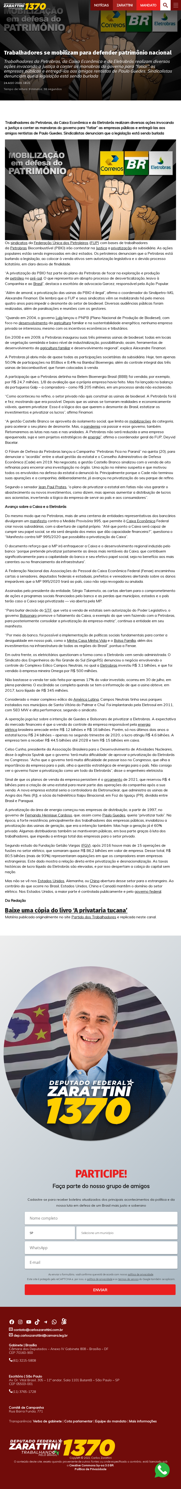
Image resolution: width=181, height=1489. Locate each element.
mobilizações (140, 421)
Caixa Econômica (140, 520)
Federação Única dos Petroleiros (61, 242)
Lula (59, 317)
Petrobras (18, 248)
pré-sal (36, 278)
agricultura (62, 322)
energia (94, 437)
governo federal (148, 891)
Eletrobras (108, 665)
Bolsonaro (28, 615)
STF (48, 610)
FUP (94, 242)
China (94, 880)
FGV (86, 845)
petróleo (17, 278)
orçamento (113, 779)
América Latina (86, 699)
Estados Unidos (51, 880)
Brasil (37, 283)
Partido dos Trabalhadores (93, 917)
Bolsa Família (125, 640)
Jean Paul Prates (52, 486)
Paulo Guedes (113, 815)
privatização (121, 248)
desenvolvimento (33, 322)
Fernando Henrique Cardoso (48, 815)
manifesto (38, 520)
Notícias (101, 5)
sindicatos (19, 242)
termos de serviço (128, 1279)
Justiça (101, 248)
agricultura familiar (55, 347)
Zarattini (125, 5)
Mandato (148, 5)
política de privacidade (140, 1274)
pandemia (92, 426)
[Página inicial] (25, 6)
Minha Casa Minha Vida (87, 640)
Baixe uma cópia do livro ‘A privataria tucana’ (66, 910)
